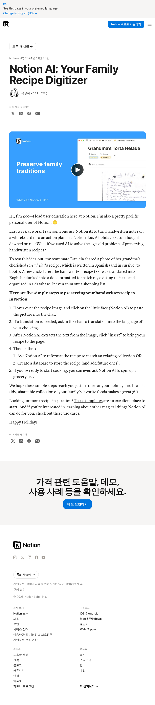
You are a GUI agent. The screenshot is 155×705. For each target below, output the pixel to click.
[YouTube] (43, 557)
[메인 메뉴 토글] (149, 24)
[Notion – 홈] (6, 24)
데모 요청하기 (77, 504)
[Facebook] (29, 113)
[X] (13, 113)
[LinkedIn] (21, 113)
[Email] (37, 113)
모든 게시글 (22, 46)
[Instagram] (15, 557)
